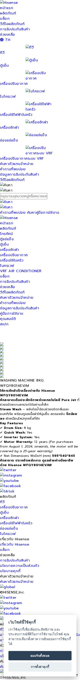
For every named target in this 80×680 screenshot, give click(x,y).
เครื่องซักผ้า (9, 249)
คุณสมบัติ (8, 319)
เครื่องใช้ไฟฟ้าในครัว (16, 114)
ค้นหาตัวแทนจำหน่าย (16, 164)
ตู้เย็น (4, 244)
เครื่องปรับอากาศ (14, 83)
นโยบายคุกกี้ (10, 571)
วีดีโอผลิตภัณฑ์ (12, 24)
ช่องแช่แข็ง (9, 528)
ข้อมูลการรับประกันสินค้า (19, 174)
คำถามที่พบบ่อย (13, 169)
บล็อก (5, 18)
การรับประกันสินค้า (15, 29)
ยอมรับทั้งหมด (40, 655)
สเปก (4, 324)
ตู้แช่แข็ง (7, 239)
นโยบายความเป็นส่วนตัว (19, 565)
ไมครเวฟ (7, 265)
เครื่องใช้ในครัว (11, 260)
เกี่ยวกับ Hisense (14, 544)
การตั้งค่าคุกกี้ (40, 666)
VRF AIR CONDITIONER (21, 271)
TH (7, 40)
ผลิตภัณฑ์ (8, 13)
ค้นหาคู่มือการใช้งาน (43, 212)
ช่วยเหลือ (7, 34)
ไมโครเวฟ (8, 534)
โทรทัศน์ (6, 233)
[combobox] (40, 196)
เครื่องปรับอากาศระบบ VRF (22, 158)
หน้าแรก (6, 8)
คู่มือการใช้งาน (11, 313)
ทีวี (2, 502)
